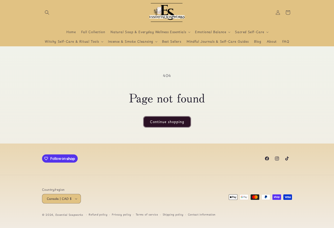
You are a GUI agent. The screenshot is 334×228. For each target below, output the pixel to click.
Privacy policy (121, 214)
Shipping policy (173, 214)
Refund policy (98, 214)
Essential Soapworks (69, 215)
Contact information (202, 214)
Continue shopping (167, 121)
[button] (47, 12)
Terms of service (147, 214)
